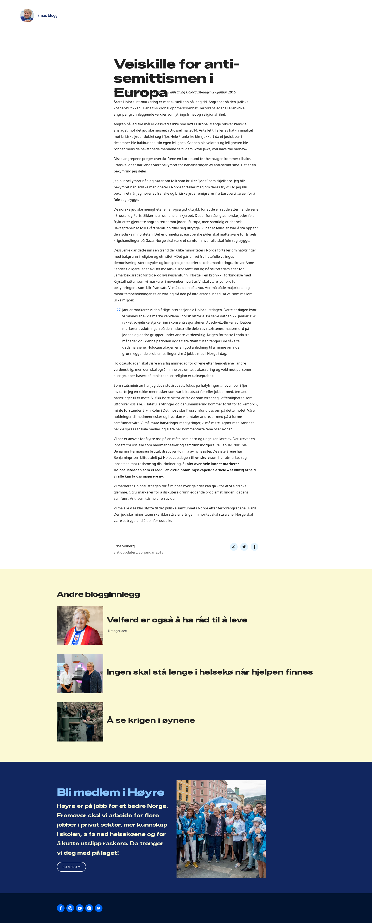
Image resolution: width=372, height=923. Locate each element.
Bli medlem (71, 867)
